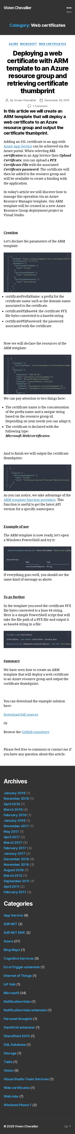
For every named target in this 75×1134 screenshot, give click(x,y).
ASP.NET (10, 924)
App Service (13, 915)
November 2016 (16, 864)
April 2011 (11, 886)
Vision (8, 1070)
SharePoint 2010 (17, 1036)
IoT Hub (9, 984)
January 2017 (14, 853)
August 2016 (14, 870)
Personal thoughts (18, 1019)
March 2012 (13, 875)
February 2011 (15, 892)
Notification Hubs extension (25, 1010)
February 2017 (15, 848)
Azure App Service (18, 146)
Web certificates (52, 43)
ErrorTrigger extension (22, 967)
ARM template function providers (30, 500)
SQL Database (15, 1045)
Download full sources (21, 715)
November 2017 (16, 826)
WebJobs (11, 1096)
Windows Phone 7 (17, 1105)
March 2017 (13, 842)
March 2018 (13, 809)
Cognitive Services (19, 958)
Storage (10, 1053)
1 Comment (40, 106)
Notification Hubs (17, 1001)
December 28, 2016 (57, 100)
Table (8, 1062)
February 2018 (15, 815)
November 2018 (16, 798)
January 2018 (14, 820)
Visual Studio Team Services (26, 1079)
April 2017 (12, 837)
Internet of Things (18, 976)
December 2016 (16, 859)
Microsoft (28, 43)
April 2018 (12, 804)
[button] (68, 256)
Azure (13, 43)
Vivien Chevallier (17, 8)
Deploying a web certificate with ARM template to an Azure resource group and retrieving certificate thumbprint (37, 72)
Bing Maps (12, 950)
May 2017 (11, 831)
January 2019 (14, 793)
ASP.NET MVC (14, 932)
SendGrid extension (19, 1027)
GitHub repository (35, 732)
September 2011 (16, 881)
